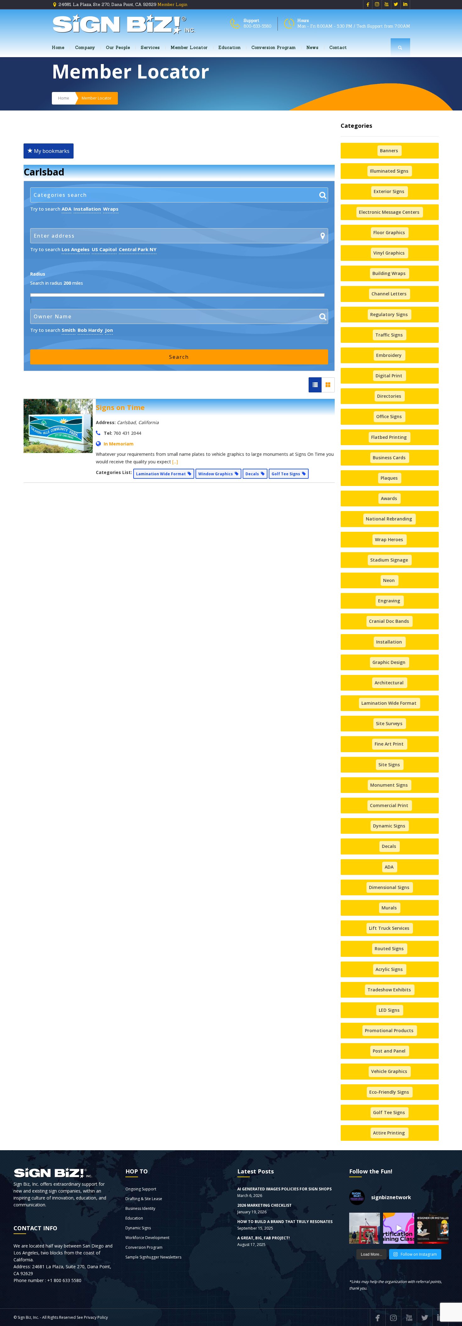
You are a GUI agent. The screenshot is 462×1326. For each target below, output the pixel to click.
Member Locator (189, 47)
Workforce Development (147, 1237)
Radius (37, 274)
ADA (66, 209)
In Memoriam (119, 444)
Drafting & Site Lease (143, 1198)
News (312, 47)
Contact (338, 47)
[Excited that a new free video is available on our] (432, 1228)
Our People (118, 47)
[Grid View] (328, 384)
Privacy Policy (96, 1317)
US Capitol (104, 249)
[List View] (315, 384)
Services (150, 47)
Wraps (110, 209)
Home (58, 47)
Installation (87, 209)
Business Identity (140, 1208)
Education (229, 47)
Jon (109, 330)
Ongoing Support (140, 1189)
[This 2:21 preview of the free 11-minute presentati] (398, 1228)
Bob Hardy (90, 330)
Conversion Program (273, 47)
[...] (175, 462)
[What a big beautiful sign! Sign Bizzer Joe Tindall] (364, 1228)
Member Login (172, 4)
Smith (68, 330)
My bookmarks (51, 151)
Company (85, 47)
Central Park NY (138, 249)
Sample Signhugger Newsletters (153, 1257)
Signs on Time (120, 407)
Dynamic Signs (138, 1228)
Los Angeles (76, 249)
